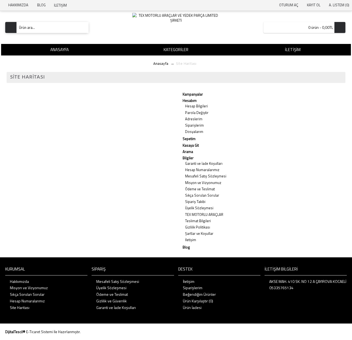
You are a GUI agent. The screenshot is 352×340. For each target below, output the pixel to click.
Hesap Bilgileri (196, 106)
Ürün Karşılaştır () (198, 301)
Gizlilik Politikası (197, 227)
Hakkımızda (19, 281)
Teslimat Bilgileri (198, 221)
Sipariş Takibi (195, 201)
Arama (188, 151)
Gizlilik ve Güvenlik (111, 301)
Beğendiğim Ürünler (199, 294)
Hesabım (190, 100)
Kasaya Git (191, 145)
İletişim (190, 240)
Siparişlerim (194, 125)
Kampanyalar (193, 94)
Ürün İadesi (192, 307)
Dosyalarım (194, 131)
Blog (186, 247)
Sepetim (189, 138)
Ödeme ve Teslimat (200, 189)
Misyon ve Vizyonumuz (203, 182)
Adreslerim (193, 119)
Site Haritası (19, 307)
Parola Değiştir (196, 112)
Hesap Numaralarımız (202, 169)
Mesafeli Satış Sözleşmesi (205, 176)
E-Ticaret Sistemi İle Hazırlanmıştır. (53, 332)
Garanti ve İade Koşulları (203, 163)
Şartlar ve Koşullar (199, 233)
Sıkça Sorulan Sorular (202, 195)
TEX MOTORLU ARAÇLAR (204, 214)
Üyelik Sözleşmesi (199, 208)
